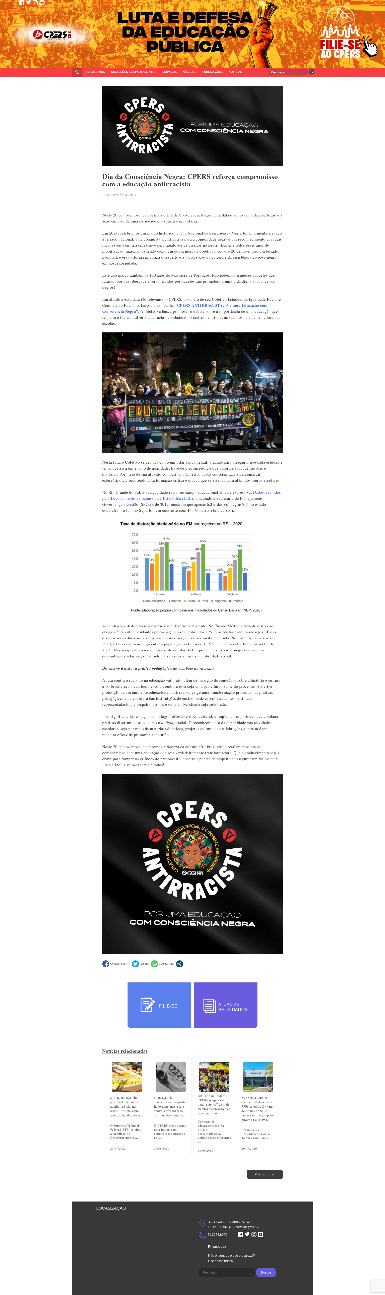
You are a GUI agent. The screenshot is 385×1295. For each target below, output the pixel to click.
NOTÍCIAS (235, 71)
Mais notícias (264, 1174)
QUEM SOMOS (95, 71)
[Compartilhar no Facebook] (114, 963)
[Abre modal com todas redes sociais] (179, 963)
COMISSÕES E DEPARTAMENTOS (133, 71)
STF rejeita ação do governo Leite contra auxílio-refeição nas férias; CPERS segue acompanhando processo (127, 1106)
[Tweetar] (140, 963)
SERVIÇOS (169, 71)
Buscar (266, 1272)
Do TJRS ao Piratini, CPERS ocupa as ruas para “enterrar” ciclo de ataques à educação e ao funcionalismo (214, 1104)
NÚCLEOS (189, 71)
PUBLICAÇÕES (212, 71)
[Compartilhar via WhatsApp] (162, 963)
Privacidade (217, 1246)
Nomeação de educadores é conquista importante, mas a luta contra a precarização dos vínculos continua (169, 1106)
